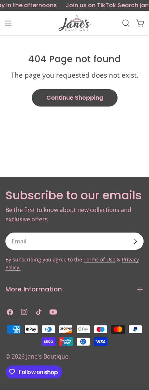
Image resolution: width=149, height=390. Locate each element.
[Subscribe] (135, 241)
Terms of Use (99, 259)
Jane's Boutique (47, 356)
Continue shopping (74, 98)
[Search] (126, 23)
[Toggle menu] (8, 23)
